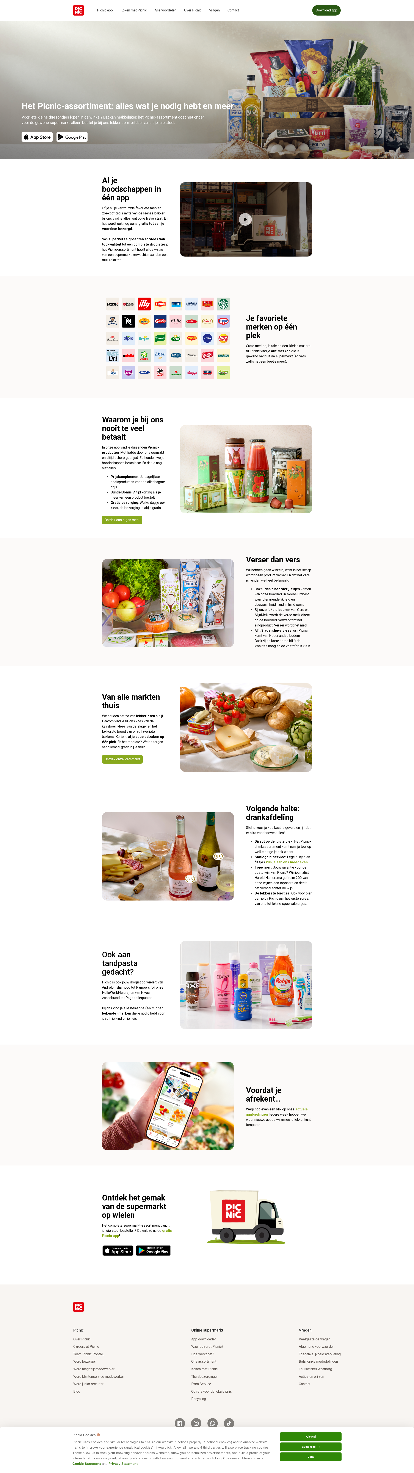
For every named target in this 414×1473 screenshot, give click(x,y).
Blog (76, 1391)
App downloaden (203, 1339)
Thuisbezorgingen (204, 1377)
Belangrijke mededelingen (318, 1361)
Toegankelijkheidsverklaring (320, 1354)
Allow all (311, 1436)
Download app (326, 10)
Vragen (214, 10)
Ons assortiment (203, 1361)
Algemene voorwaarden (316, 1347)
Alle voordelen (165, 10)
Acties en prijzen (311, 1377)
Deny (311, 1456)
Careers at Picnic (86, 1347)
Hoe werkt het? (202, 1354)
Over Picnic (192, 10)
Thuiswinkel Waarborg (315, 1369)
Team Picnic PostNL (88, 1354)
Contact (233, 10)
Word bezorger (84, 1361)
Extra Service (201, 1384)
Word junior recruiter (88, 1384)
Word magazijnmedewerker (93, 1369)
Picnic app (105, 10)
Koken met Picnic (134, 10)
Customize (309, 1446)
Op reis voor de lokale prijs (211, 1391)
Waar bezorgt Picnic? (207, 1347)
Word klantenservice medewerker (98, 1377)
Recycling (198, 1399)
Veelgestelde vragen (314, 1339)
